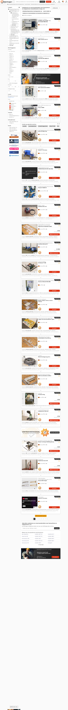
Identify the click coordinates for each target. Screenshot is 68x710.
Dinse (11, 53)
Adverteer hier (14, 706)
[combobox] (14, 101)
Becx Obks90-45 (25, 534)
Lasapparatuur (15, 21)
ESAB (10, 65)
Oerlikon (11, 59)
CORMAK (11, 64)
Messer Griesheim (13, 61)
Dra (58, 126)
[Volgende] (36, 24)
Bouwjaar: (10, 84)
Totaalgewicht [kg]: (11, 88)
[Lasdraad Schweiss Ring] (29, 398)
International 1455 (25, 538)
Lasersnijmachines (15, 19)
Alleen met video (12, 128)
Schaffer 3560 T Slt (38, 540)
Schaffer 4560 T (38, 542)
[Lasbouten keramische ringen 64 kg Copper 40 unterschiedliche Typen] (29, 323)
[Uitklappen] (41, 35)
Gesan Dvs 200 (25, 536)
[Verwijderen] (41, 11)
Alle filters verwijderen (27, 15)
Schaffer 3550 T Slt (38, 536)
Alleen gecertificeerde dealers (13, 131)
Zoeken (42, 1)
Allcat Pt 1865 (52, 126)
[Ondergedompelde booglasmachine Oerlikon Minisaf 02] (29, 248)
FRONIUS (11, 70)
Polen (12, 104)
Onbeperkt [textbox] (11, 101)
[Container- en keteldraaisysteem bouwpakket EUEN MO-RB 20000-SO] (29, 61)
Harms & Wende (12, 67)
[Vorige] (22, 24)
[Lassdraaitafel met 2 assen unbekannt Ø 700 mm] (29, 415)
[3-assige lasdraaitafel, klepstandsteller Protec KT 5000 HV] (29, 192)
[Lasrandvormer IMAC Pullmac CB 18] (29, 43)
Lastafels (14, 17)
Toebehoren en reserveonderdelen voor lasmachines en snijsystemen (15, 14)
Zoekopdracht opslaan (41, 515)
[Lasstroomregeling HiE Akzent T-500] (29, 267)
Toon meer (41, 544)
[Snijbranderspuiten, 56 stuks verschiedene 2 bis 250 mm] (29, 342)
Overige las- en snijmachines (15, 23)
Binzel (11, 60)
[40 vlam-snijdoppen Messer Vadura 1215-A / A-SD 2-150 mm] (29, 304)
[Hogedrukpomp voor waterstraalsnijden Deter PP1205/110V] (29, 135)
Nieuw (11, 114)
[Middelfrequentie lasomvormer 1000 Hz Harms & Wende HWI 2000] (29, 286)
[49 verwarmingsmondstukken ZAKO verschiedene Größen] (29, 380)
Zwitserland (13, 106)
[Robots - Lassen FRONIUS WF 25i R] (29, 210)
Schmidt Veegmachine (42, 126)
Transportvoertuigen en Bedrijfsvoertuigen (14, 36)
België (11, 97)
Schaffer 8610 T (51, 534)
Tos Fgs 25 (50, 542)
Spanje (12, 108)
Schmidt (11, 71)
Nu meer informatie (55, 432)
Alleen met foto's (13, 127)
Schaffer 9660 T (51, 540)
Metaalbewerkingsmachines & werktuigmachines (14, 10)
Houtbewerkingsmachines (14, 39)
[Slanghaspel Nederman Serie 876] (29, 465)
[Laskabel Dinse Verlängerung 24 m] (29, 361)
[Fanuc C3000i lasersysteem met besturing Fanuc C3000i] (29, 110)
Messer (11, 57)
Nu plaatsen (55, 82)
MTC (10, 68)
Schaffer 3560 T (38, 538)
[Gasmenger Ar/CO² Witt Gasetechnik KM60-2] (29, 92)
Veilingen (11, 122)
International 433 (25, 540)
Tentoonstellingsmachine (14, 115)
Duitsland (13, 103)
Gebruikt (11, 117)
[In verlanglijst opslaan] (59, 21)
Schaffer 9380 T (51, 536)
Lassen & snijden (15, 11)
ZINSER (11, 63)
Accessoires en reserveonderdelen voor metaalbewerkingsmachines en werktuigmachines (16, 30)
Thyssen (11, 56)
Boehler (11, 54)
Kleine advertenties (13, 121)
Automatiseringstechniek (13, 41)
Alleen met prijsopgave (13, 83)
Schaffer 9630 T (51, 538)
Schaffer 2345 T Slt (38, 534)
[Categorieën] (14, 2)
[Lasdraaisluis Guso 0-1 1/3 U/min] (29, 154)
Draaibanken (14, 27)
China (12, 107)
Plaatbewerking (14, 26)
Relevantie (55, 8)
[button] (66, 2)
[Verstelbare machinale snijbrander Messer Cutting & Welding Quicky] (29, 446)
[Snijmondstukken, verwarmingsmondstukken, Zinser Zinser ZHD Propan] (29, 483)
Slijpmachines (14, 33)
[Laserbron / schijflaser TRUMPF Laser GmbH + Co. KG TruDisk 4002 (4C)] (29, 25)
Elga (10, 72)
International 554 (25, 542)
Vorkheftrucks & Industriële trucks (14, 44)
